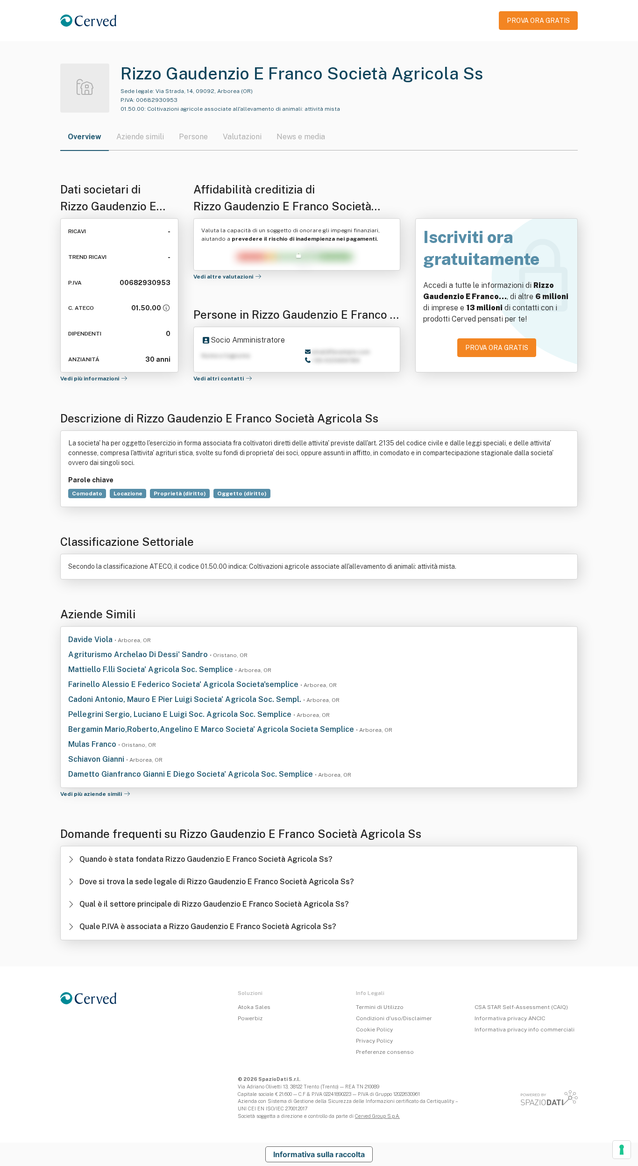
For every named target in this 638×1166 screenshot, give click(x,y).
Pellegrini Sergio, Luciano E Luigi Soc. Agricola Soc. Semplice (180, 714)
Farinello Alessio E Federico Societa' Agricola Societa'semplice (184, 684)
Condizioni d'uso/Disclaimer (394, 1018)
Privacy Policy (374, 1040)
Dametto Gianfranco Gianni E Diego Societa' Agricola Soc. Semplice (191, 774)
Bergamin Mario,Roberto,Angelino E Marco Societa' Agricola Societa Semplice (212, 729)
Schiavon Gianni (97, 759)
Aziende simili (140, 136)
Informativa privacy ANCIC (510, 1018)
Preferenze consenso (385, 1052)
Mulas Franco (93, 744)
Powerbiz (250, 1018)
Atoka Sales (254, 1007)
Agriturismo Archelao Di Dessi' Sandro (139, 654)
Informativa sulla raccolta (319, 1154)
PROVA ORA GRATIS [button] (538, 20)
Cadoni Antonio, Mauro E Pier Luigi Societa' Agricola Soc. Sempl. (185, 699)
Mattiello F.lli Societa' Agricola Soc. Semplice (151, 669)
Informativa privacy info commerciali (524, 1029)
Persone (193, 136)
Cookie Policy (374, 1029)
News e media (300, 136)
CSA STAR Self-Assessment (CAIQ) (521, 1007)
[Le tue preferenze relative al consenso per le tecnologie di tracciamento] (622, 1150)
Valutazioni (242, 136)
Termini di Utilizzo (380, 1007)
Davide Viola (91, 639)
